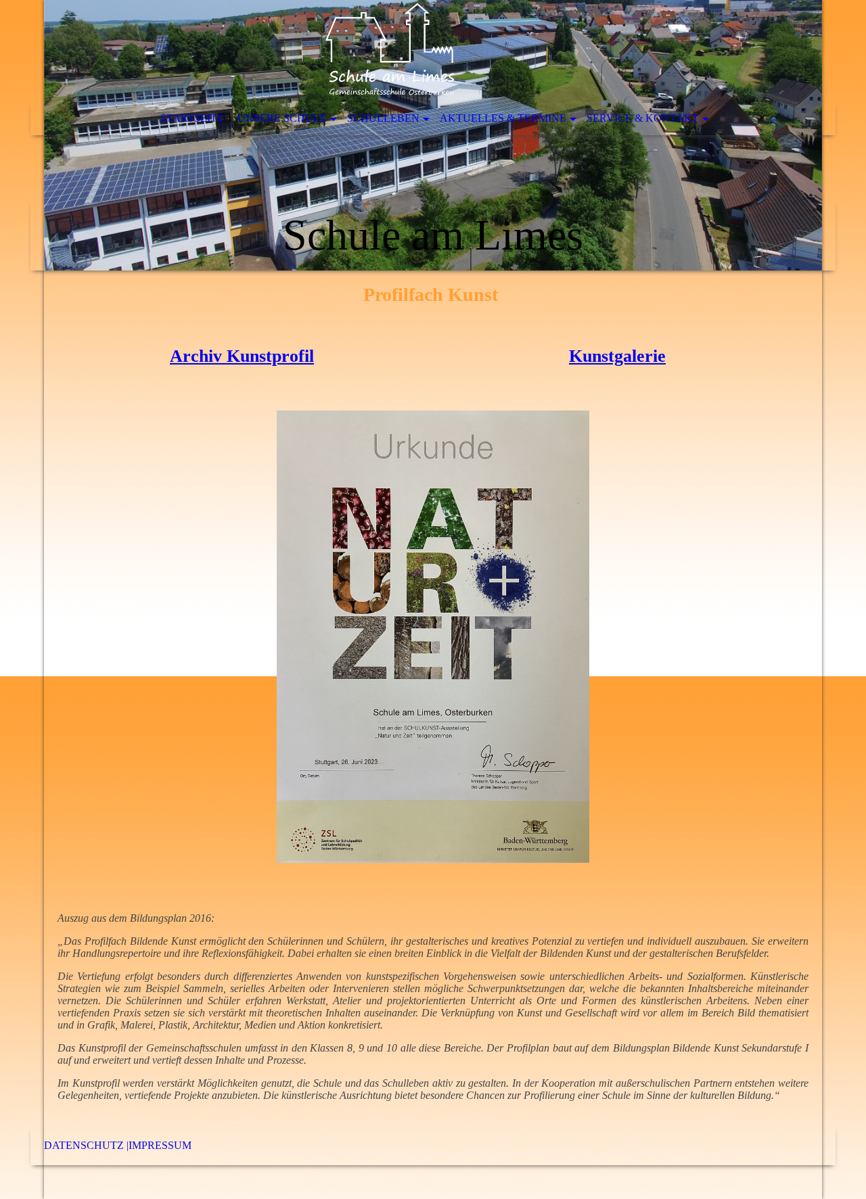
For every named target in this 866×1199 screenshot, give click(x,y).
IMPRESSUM (160, 1145)
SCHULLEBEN (383, 118)
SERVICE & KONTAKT (643, 118)
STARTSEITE (192, 118)
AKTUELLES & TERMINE (503, 118)
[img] (433, 135)
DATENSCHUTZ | (86, 1145)
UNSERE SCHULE (282, 118)
